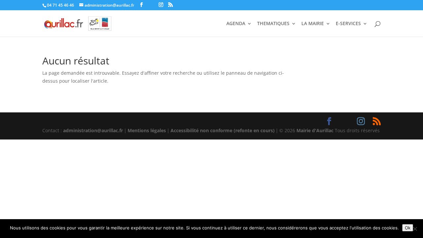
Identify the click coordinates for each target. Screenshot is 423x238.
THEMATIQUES (273, 23)
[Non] (414, 228)
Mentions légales (147, 130)
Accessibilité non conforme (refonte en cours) (223, 130)
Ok (407, 227)
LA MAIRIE (312, 23)
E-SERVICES (348, 23)
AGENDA (235, 23)
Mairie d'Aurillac (314, 130)
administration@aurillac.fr (93, 130)
